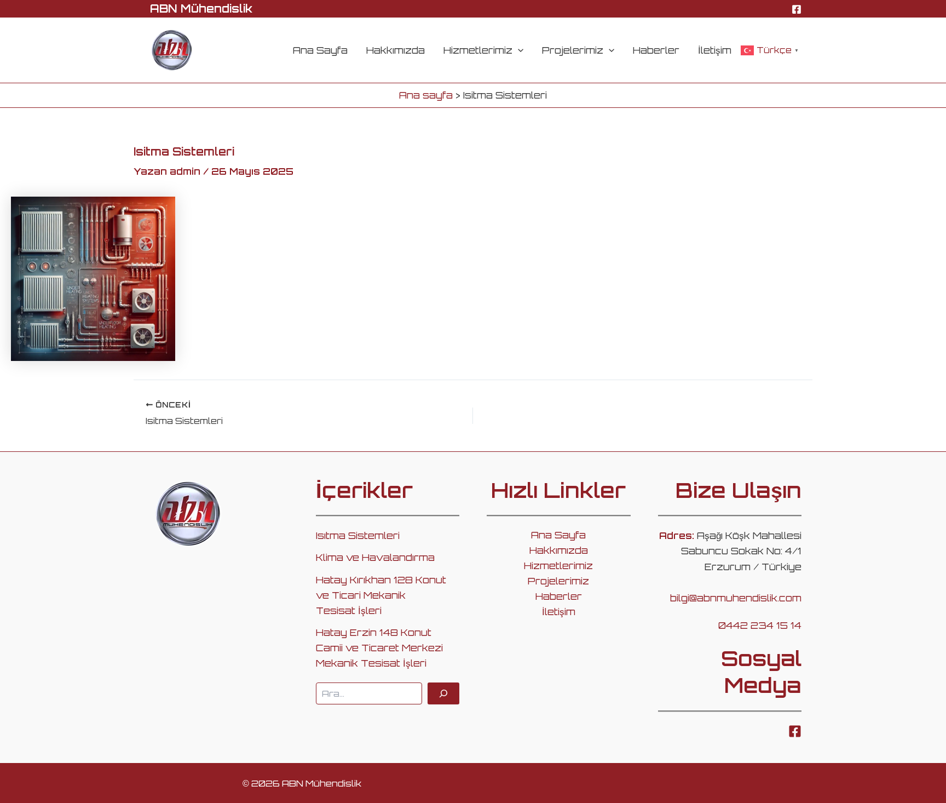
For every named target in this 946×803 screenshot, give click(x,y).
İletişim (714, 50)
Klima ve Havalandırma (375, 557)
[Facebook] (796, 9)
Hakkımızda (395, 50)
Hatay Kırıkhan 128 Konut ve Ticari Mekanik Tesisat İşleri (381, 595)
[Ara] (443, 693)
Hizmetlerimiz (477, 50)
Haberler (656, 50)
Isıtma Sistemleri (358, 535)
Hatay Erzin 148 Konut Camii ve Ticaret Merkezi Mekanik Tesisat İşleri (379, 648)
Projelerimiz (572, 50)
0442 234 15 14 (759, 625)
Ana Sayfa (320, 50)
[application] (517, 50)
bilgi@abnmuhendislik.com (735, 598)
